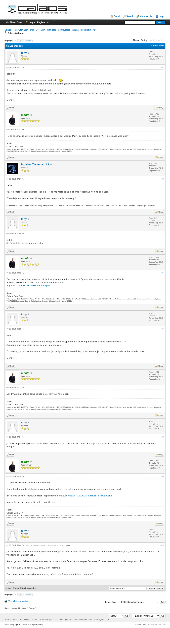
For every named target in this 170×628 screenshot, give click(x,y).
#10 (162, 545)
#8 (163, 437)
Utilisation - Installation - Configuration (53, 30)
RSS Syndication (101, 620)
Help (161, 16)
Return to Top (46, 620)
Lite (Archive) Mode (62, 620)
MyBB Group (37, 625)
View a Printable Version (18, 601)
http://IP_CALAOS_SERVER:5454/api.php (28, 285)
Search (129, 16)
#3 (163, 179)
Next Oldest (13, 588)
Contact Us (24, 620)
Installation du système (82, 30)
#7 (163, 388)
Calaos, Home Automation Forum (19, 30)
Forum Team (11, 620)
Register (41, 22)
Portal (117, 16)
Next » (28, 41)
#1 (163, 67)
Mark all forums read (83, 620)
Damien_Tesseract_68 (35, 164)
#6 (163, 329)
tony (24, 52)
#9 (163, 476)
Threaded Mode (157, 46)
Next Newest (27, 588)
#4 (163, 234)
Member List (146, 16)
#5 (163, 273)
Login (32, 22)
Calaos (34, 620)
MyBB (17, 625)
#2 (163, 129)
